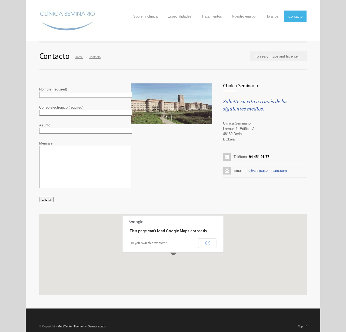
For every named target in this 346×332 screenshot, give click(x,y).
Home (79, 57)
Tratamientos (211, 16)
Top (300, 326)
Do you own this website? (148, 243)
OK (207, 243)
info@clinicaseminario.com (266, 171)
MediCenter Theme (70, 326)
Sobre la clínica (145, 16)
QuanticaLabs (97, 326)
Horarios (271, 16)
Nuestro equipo (243, 16)
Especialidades (179, 16)
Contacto (295, 16)
